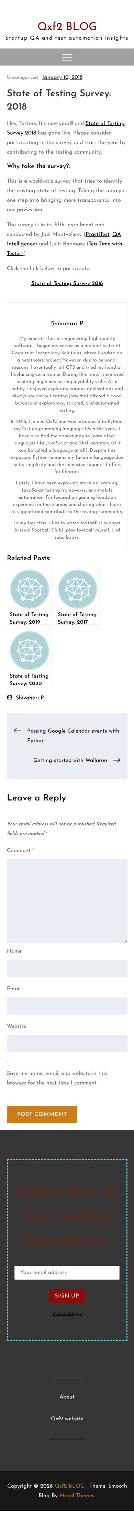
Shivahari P (30, 698)
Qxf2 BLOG (67, 27)
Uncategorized (22, 77)
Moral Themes (76, 1496)
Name (14, 951)
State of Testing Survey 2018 (67, 283)
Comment (20, 850)
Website (16, 1026)
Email (14, 989)
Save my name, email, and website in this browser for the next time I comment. (57, 1078)
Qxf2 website (67, 1419)
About (67, 1397)
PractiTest (98, 234)
